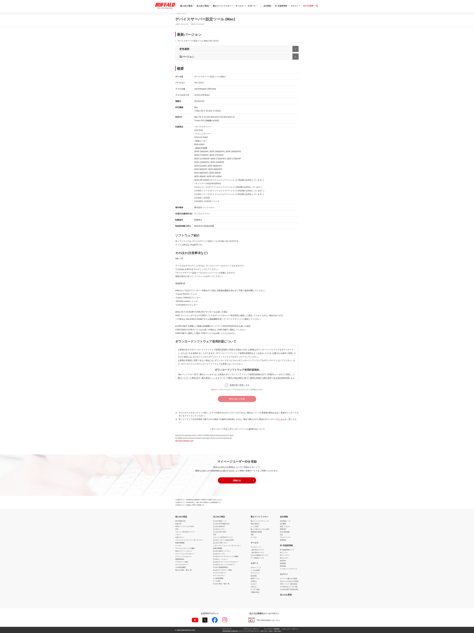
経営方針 (283, 560)
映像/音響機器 (180, 543)
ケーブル (178, 545)
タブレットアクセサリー (183, 556)
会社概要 (283, 524)
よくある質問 (255, 570)
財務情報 (283, 563)
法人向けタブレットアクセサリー (224, 564)
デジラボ (254, 537)
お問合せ (254, 581)
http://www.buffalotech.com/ (184, 440)
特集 (252, 534)
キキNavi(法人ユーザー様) (288, 586)
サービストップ (256, 547)
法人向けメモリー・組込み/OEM (223, 540)
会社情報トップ (285, 521)
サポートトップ (256, 567)
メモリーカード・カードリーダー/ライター (189, 540)
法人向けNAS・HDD (219, 532)
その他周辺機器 (180, 567)
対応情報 (254, 576)
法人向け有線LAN (219, 526)
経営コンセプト (285, 526)
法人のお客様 (286, 594)
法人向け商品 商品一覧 (221, 584)
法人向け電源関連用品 (220, 567)
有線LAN (178, 524)
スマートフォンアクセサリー (185, 554)
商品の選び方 (255, 524)
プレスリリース (285, 537)
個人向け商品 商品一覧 (183, 570)
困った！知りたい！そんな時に (260, 529)
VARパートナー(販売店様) (288, 584)
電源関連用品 (179, 559)
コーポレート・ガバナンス (288, 569)
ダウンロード (255, 573)
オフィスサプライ (219, 575)
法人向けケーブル (219, 554)
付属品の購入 (255, 592)
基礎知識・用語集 (256, 532)
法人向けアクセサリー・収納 (222, 570)
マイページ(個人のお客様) (288, 578)
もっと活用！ (255, 526)
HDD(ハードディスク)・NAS (184, 526)
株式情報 (283, 566)
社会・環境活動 (285, 532)
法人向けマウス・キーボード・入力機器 (225, 556)
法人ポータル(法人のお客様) (289, 581)
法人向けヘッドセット (220, 559)
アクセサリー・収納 (181, 562)
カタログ (254, 584)
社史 (281, 534)
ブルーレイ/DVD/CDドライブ (185, 532)
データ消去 (216, 581)
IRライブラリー (285, 555)
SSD (176, 529)
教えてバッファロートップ (259, 521)
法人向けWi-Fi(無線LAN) (221, 524)
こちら (282, 419)
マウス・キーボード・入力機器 (185, 548)
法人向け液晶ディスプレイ (222, 551)
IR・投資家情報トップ (287, 550)
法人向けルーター (219, 529)
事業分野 (283, 529)
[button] (237, 480)
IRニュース (283, 552)
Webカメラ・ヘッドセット (183, 551)
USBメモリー (179, 537)
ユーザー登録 (255, 589)
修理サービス (255, 578)
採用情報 (283, 540)
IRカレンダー (284, 558)
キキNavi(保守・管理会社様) (289, 589)
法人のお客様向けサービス (259, 555)
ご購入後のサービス (257, 552)
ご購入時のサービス (257, 550)
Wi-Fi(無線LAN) (180, 521)
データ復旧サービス (257, 558)
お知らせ (254, 586)
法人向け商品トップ (219, 521)
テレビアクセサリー (182, 564)
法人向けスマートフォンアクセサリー (225, 562)
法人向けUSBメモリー (220, 543)
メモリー (178, 534)
